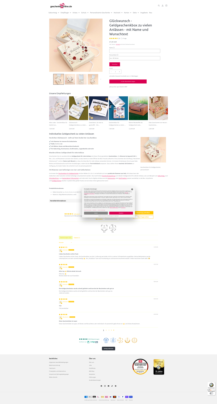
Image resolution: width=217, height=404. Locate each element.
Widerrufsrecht (53, 377)
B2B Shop (91, 371)
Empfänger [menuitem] (65, 13)
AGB (126, 400)
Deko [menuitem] (135, 13)
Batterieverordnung (54, 365)
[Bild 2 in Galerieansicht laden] (70, 79)
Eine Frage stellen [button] (143, 217)
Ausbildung (92, 368)
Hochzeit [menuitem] (117, 13)
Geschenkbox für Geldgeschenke (68, 173)
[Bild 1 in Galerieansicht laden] (58, 79)
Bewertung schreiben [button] (143, 213)
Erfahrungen (92, 377)
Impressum (52, 368)
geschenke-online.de (92, 400)
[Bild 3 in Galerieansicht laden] (81, 79)
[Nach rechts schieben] (101, 79)
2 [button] (106, 330)
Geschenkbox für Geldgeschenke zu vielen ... (117, 124)
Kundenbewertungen (95, 380)
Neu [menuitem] (150, 13)
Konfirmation (123, 178)
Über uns (91, 362)
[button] (159, 5)
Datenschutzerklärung (104, 400)
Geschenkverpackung (108, 176)
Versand (118, 44)
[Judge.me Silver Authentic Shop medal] (104, 227)
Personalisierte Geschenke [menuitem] (100, 13)
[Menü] (214, 383)
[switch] (211, 393)
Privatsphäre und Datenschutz (57, 371)
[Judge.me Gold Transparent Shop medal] (120, 340)
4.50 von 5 (77, 214)
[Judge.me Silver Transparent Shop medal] (112, 227)
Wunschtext (113, 55)
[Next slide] (165, 112)
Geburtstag (161, 176)
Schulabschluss (54, 178)
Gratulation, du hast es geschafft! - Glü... (96, 124)
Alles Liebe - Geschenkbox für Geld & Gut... (58, 124)
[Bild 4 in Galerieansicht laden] (93, 79)
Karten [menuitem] (126, 13)
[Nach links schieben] (51, 79)
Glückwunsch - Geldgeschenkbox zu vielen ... (78, 124)
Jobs (90, 365)
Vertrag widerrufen (108, 348)
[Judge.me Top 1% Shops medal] (127, 340)
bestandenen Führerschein (70, 178)
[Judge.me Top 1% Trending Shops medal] (134, 340)
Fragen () (77, 237)
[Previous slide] (51, 112)
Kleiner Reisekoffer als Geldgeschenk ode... (136, 124)
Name (111, 48)
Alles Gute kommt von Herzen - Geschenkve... (158, 124)
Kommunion (111, 178)
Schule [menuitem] (83, 13)
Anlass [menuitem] (75, 13)
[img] (63, 247)
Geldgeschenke (56, 181)
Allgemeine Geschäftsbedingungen (58, 362)
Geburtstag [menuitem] (53, 13)
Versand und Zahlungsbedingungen (59, 374)
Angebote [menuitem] (144, 13)
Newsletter (92, 374)
